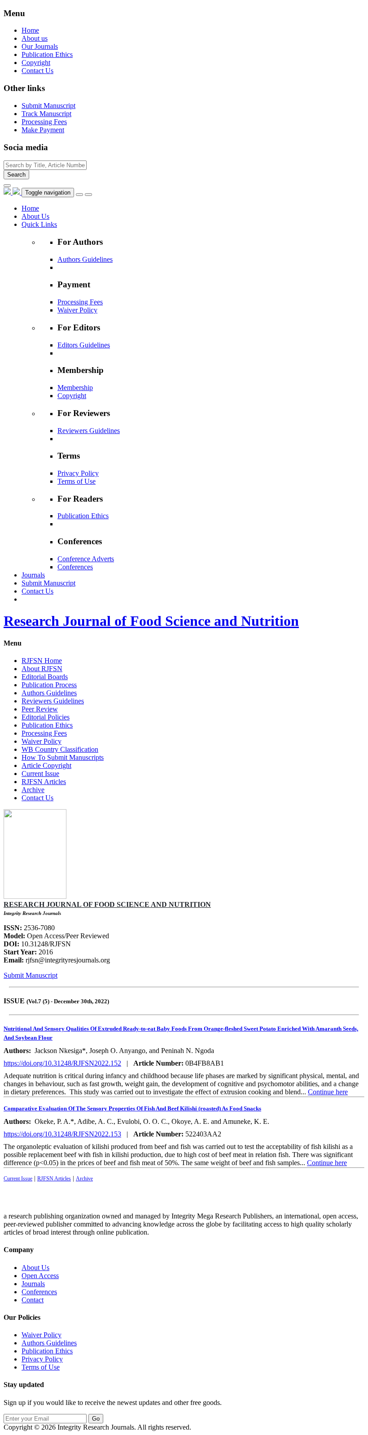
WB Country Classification (60, 749)
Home (30, 30)
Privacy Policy (78, 473)
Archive (33, 789)
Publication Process (49, 685)
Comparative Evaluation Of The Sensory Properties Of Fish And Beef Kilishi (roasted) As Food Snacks (132, 1108)
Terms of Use (76, 481)
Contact (33, 1300)
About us (35, 38)
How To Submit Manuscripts (63, 757)
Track (46, 113)
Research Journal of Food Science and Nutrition (151, 621)
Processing (44, 122)
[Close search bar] (7, 185)
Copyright (36, 62)
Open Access (40, 1275)
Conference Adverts (85, 559)
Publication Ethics (47, 54)
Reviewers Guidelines (88, 430)
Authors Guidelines (85, 259)
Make (43, 130)
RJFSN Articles (44, 781)
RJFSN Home (42, 660)
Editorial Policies (46, 717)
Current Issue (40, 773)
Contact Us (37, 70)
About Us (35, 1267)
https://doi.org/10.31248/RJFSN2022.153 (62, 1134)
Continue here (328, 1092)
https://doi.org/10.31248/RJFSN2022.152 (62, 1063)
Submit (48, 105)
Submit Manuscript (30, 975)
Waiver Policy (77, 310)
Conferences (75, 567)
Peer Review (40, 709)
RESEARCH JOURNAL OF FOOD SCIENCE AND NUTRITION (107, 904)
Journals (33, 1284)
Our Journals (40, 46)
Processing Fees (80, 302)
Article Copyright (46, 765)
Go (96, 1418)
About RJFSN (42, 668)
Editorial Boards (45, 677)
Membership (75, 387)
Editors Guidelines (83, 345)
